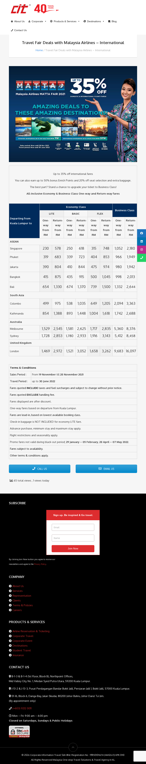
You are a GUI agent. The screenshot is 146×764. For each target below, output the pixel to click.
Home (39, 50)
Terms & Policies (22, 605)
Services (17, 591)
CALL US (42, 468)
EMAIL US (108, 468)
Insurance (18, 655)
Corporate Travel (22, 636)
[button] (65, 21)
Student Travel (21, 650)
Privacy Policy (40, 564)
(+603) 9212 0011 (22, 708)
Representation (21, 595)
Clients (16, 600)
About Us (18, 586)
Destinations (20, 645)
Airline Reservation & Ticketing (30, 631)
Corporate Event (22, 640)
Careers (17, 610)
